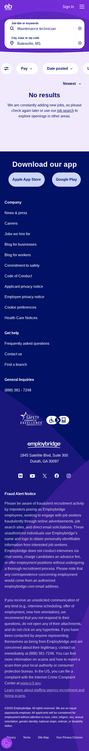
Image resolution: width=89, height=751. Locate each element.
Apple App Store (26, 179)
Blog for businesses (21, 244)
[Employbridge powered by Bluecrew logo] (44, 444)
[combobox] (44, 41)
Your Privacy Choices (69, 737)
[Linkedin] (20, 476)
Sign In (68, 7)
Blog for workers (18, 255)
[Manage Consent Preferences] (6, 743)
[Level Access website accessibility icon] (57, 420)
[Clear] (80, 28)
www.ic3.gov (30, 683)
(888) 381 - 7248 (18, 390)
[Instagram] (68, 476)
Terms (27, 737)
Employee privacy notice (24, 297)
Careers (11, 223)
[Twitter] (44, 476)
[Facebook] (57, 476)
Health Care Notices (21, 318)
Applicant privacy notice (24, 286)
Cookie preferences (20, 307)
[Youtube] (32, 476)
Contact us (13, 354)
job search (65, 111)
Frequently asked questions (27, 343)
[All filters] (6, 68)
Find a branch (16, 364)
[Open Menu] (81, 7)
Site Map (43, 737)
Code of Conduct (18, 276)
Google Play (66, 179)
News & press (16, 213)
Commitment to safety (22, 265)
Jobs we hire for (17, 234)
